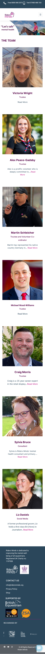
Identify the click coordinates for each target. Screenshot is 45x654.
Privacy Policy (11, 589)
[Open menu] (40, 14)
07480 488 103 (35, 2)
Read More (32, 248)
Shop (8, 592)
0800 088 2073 (17, 2)
